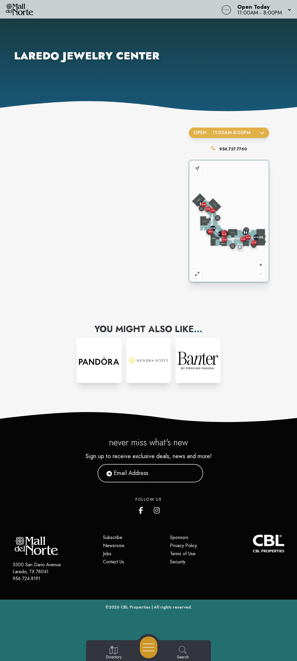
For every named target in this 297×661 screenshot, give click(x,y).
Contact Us (113, 561)
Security (177, 561)
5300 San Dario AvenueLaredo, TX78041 (37, 568)
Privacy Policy (183, 545)
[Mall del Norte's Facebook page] (142, 509)
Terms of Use (182, 553)
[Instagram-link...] (99, 360)
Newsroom (113, 545)
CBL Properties (136, 607)
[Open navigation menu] (148, 647)
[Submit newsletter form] (191, 472)
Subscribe (112, 537)
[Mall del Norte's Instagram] (157, 509)
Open (222, 132)
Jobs (107, 553)
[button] (262, 9)
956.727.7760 (233, 149)
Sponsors (179, 537)
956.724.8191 (26, 578)
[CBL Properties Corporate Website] (253, 544)
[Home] (112, 9)
